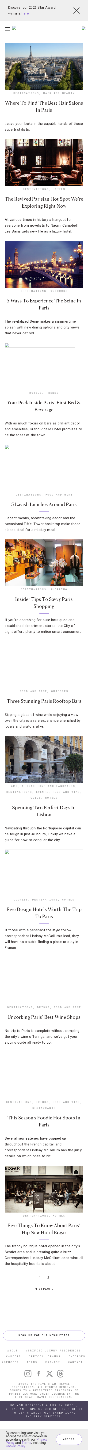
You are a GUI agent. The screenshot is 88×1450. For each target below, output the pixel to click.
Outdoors (59, 291)
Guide (36, 797)
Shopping (58, 589)
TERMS (32, 1362)
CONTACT (75, 1362)
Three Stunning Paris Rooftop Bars (44, 701)
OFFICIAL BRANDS (45, 1356)
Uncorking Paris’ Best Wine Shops (44, 1017)
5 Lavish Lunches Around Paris (44, 504)
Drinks (43, 1007)
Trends (52, 392)
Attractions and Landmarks (48, 786)
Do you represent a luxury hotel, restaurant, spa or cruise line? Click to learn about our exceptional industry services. (44, 1410)
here (25, 13)
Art (14, 786)
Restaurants (44, 1108)
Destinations (26, 93)
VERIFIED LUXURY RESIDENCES (53, 1350)
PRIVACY (52, 1362)
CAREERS (13, 1356)
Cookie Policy (15, 1446)
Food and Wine (59, 494)
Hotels (59, 189)
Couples (21, 899)
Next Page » (44, 1289)
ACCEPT (69, 1439)
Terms (26, 1443)
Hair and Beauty (59, 93)
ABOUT (12, 1350)
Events (42, 792)
